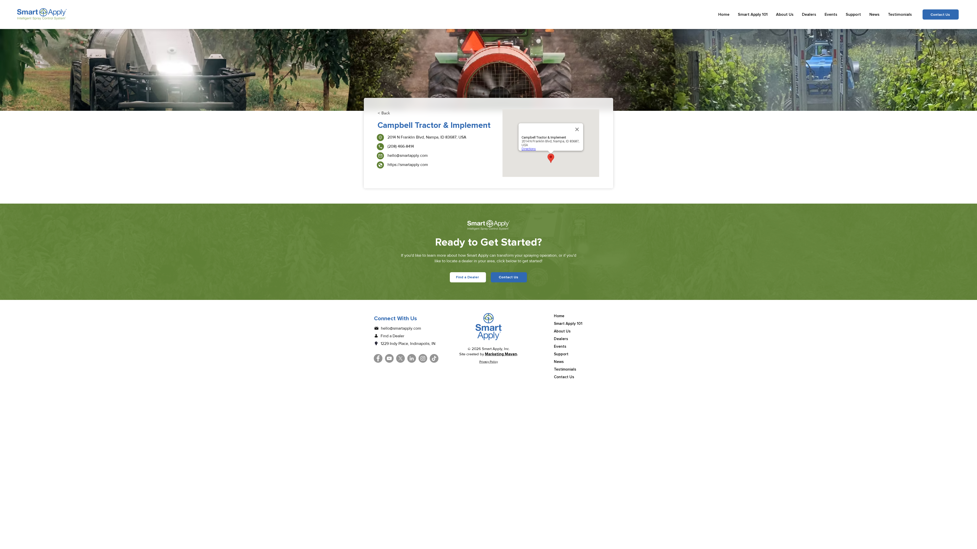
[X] (400, 358)
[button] (753, 14)
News (559, 361)
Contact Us (564, 377)
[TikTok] (434, 358)
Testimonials (565, 369)
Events (560, 346)
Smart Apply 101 (568, 323)
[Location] (380, 137)
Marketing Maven (501, 354)
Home (559, 316)
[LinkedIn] (411, 358)
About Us (562, 331)
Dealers (561, 339)
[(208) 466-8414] (380, 146)
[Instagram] (423, 358)
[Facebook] (378, 358)
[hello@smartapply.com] (380, 155)
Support (561, 354)
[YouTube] (389, 358)
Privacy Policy (488, 361)
